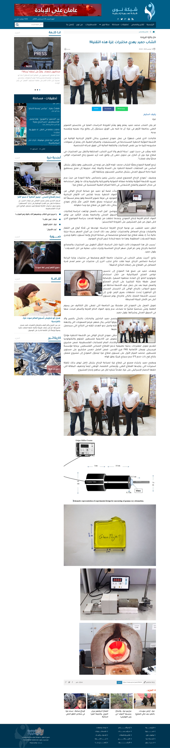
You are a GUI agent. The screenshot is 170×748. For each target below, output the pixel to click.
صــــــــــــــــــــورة (149, 731)
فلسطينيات (91, 25)
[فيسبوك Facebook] (118, 19)
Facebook (108, 109)
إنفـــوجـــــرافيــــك (101, 735)
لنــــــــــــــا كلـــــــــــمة (101, 739)
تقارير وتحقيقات (124, 735)
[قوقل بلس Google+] (125, 19)
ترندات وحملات (101, 728)
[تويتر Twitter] (121, 19)
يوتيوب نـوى (150, 735)
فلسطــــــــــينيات (101, 731)
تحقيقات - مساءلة (120, 25)
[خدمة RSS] (132, 19)
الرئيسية (150, 25)
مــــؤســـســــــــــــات (124, 731)
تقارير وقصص (137, 25)
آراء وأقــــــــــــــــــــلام (124, 728)
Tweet (96, 109)
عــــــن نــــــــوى (149, 743)
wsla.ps (40, 743)
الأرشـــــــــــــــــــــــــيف (124, 743)
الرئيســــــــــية (149, 728)
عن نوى (79, 25)
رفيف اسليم (150, 114)
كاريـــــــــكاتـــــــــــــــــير (124, 739)
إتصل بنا (70, 25)
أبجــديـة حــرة (150, 739)
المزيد (17, 33)
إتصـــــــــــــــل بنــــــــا (101, 743)
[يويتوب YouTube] (129, 19)
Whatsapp (121, 109)
